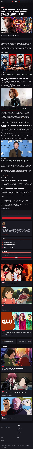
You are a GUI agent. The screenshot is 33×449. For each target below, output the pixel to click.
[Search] (31, 1)
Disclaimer (9, 445)
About (2, 437)
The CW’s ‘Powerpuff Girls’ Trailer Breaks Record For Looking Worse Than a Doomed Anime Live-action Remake (16, 333)
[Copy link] (15, 35)
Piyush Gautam (4, 285)
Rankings (3, 415)
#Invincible (3, 419)
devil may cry (7, 419)
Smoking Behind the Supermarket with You (7, 395)
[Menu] (2, 1)
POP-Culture (19, 432)
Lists (17, 433)
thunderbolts (7, 208)
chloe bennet (3, 335)
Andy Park (22, 82)
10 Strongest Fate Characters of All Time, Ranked (10, 244)
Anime (2, 305)
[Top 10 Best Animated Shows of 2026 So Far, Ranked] (16, 406)
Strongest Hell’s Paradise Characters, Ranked (9, 242)
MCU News (18, 430)
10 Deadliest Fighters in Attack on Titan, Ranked (10, 247)
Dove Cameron (7, 335)
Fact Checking (13, 445)
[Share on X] (6, 35)
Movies (18, 429)
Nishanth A (3, 418)
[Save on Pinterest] (4, 35)
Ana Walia (3, 334)
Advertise (2, 440)
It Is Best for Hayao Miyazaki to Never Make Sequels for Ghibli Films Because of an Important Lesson (16, 307)
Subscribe (16, 217)
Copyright (23, 445)
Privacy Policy (27, 445)
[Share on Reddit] (11, 35)
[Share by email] (13, 35)
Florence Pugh (26, 135)
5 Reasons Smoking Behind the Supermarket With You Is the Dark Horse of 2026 (14, 392)
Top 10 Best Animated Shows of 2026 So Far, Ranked (10, 417)
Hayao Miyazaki (6, 310)
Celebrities (2, 7)
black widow (3, 208)
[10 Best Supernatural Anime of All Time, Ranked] (16, 272)
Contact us (2, 445)
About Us (6, 445)
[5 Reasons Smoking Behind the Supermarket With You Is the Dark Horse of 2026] (16, 381)
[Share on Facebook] (9, 35)
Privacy (18, 437)
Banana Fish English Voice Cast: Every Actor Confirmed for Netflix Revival (13, 368)
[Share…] (18, 35)
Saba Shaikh (2, 15)
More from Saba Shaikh (5, 234)
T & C (16, 445)
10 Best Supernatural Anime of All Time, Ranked (9, 283)
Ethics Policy (19, 445)
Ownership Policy (3, 447)
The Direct (6, 175)
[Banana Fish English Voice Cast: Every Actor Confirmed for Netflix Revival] (16, 357)
